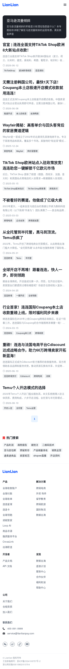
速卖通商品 (10, 455)
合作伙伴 (41, 576)
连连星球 (7, 504)
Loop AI (7, 525)
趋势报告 (22, 444)
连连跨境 (8, 258)
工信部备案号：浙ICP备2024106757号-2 (22, 661)
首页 (10, 4)
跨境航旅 (41, 504)
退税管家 (7, 520)
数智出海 (41, 560)
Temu (18, 258)
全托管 (19, 408)
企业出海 (20, 220)
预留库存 (24, 450)
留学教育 (41, 498)
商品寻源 (7, 531)
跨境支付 (54, 188)
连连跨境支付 (10, 376)
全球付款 (7, 493)
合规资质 (7, 606)
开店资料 (55, 455)
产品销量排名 (40, 450)
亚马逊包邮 (10, 450)
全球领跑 (7, 514)
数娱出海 (41, 514)
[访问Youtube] (27, 644)
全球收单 (7, 498)
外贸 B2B (41, 493)
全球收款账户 (10, 488)
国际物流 (41, 509)
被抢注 (34, 444)
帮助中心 (41, 587)
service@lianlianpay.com (20, 633)
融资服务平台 (10, 536)
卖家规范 (24, 455)
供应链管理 (32, 151)
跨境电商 (8, 220)
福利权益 (41, 582)
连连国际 (39, 70)
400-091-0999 (15, 628)
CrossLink (8, 541)
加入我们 (7, 612)
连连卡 (6, 509)
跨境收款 (39, 333)
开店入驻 (8, 408)
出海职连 (7, 547)
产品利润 (9, 444)
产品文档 (7, 560)
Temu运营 (31, 408)
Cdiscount (25, 376)
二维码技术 (48, 444)
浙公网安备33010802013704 (16, 664)
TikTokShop (9, 70)
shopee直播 (39, 455)
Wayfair (19, 151)
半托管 (28, 258)
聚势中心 (41, 571)
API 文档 (7, 566)
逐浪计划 (41, 566)
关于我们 (7, 601)
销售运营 (56, 450)
